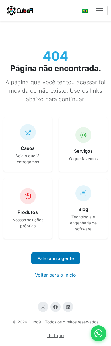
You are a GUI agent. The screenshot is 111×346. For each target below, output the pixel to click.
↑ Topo (55, 335)
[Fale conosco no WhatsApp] (98, 333)
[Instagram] (43, 307)
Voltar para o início (55, 275)
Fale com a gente (55, 258)
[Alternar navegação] (100, 10)
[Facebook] (55, 307)
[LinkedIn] (68, 307)
